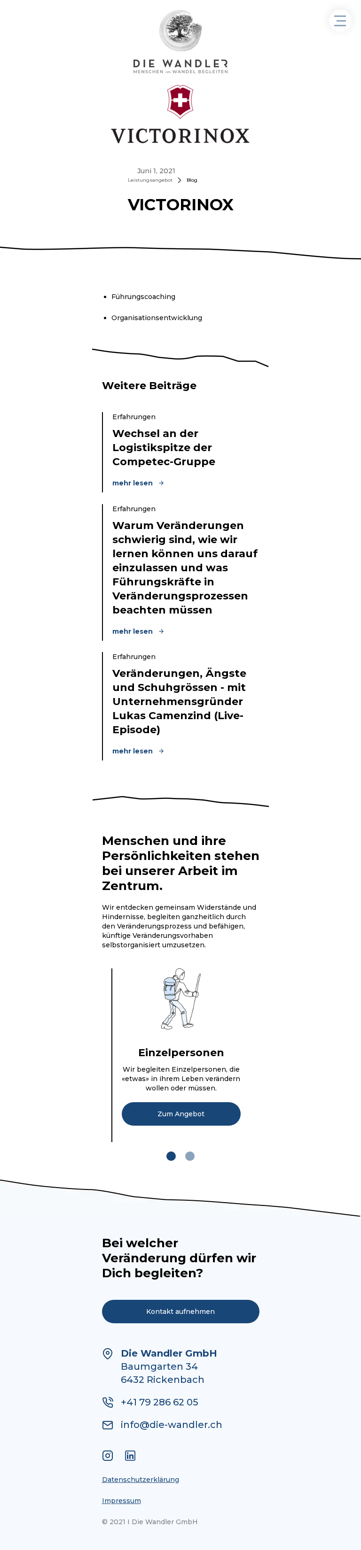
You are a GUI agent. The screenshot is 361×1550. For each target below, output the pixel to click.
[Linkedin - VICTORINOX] (130, 1456)
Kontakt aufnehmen (180, 1311)
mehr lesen (132, 483)
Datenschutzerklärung (140, 1479)
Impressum (121, 1500)
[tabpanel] (180, 1055)
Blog (192, 180)
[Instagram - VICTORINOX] (107, 1456)
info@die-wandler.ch (171, 1424)
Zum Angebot (180, 1114)
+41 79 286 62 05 (159, 1402)
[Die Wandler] (180, 42)
